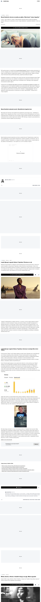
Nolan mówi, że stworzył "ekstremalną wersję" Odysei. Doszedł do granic (15, 471)
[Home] (6, 1)
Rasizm (39, 499)
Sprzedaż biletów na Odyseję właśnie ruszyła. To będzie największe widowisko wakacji (18, 469)
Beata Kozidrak (35, 185)
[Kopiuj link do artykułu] (38, 275)
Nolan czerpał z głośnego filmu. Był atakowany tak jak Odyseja (13, 465)
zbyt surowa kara (29, 88)
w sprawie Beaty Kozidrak (21, 70)
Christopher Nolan (26, 499)
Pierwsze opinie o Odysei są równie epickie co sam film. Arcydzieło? (14, 468)
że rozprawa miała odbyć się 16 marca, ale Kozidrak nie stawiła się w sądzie (22, 84)
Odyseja (36, 499)
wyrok (39, 185)
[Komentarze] (35, 275)
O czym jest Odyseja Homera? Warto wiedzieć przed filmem (13, 467)
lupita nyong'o (32, 499)
